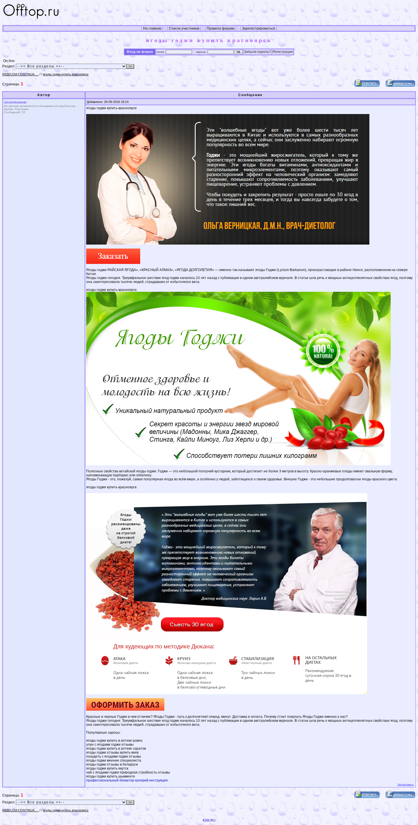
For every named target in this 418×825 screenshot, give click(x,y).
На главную (152, 28)
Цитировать (406, 784)
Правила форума (221, 28)
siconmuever (15, 102)
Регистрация (282, 52)
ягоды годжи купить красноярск (65, 74)
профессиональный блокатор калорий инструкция (127, 780)
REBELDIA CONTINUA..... (20, 74)
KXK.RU (209, 820)
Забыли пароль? (257, 52)
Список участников (184, 28)
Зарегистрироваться (258, 28)
